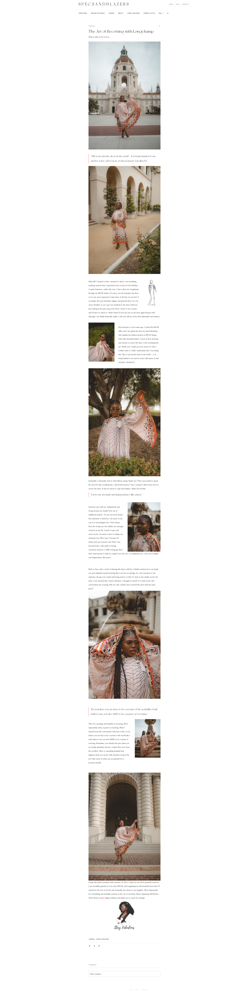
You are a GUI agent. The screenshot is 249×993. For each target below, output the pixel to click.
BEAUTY (120, 13)
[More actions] (159, 26)
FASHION (111, 13)
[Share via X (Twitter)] (94, 946)
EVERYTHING (83, 13)
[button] (168, 13)
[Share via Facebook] (89, 946)
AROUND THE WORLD (98, 13)
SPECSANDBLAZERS (104, 4)
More (160, 13)
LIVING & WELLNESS (133, 13)
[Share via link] (99, 946)
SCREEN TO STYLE (149, 13)
